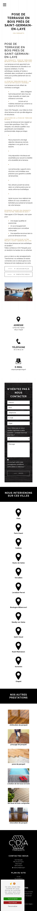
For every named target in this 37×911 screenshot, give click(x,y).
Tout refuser (12, 902)
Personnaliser (12, 906)
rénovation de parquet (26, 895)
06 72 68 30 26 (18, 349)
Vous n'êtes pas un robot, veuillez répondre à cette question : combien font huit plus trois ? (17, 431)
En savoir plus (23, 268)
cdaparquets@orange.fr (18, 369)
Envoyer (21, 473)
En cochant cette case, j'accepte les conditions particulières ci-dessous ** (16, 464)
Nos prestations (18, 878)
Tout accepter (13, 899)
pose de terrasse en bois (26, 893)
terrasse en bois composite (26, 891)
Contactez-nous (23, 274)
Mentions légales (28, 904)
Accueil (18, 876)
